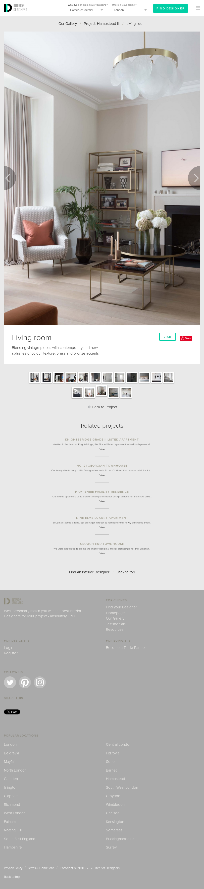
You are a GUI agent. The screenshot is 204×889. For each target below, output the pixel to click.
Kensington (115, 821)
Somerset (114, 830)
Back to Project (104, 407)
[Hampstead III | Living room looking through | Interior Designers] (58, 383)
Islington (10, 787)
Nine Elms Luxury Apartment (102, 517)
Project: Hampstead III (101, 23)
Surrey (111, 847)
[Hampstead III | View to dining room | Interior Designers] (34, 383)
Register (11, 653)
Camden (11, 779)
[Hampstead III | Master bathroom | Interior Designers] (107, 383)
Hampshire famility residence (102, 491)
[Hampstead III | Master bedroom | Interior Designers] (95, 383)
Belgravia (11, 753)
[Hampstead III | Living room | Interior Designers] (89, 398)
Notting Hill (13, 830)
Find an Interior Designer (89, 572)
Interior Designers (107, 868)
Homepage (115, 613)
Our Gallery (67, 23)
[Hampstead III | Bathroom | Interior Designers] (168, 383)
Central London (118, 744)
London (10, 744)
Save (188, 338)
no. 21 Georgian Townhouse (102, 465)
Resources (114, 629)
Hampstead (115, 779)
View (102, 449)
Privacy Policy (13, 868)
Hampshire (13, 847)
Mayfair (10, 761)
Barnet (111, 770)
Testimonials (116, 624)
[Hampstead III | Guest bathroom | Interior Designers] (77, 398)
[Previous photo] (10, 178)
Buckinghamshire (120, 839)
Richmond (12, 804)
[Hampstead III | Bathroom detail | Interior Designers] (156, 383)
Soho (110, 761)
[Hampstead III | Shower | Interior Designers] (132, 383)
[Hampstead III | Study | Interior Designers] (126, 398)
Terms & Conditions (41, 868)
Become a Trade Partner (126, 647)
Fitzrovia (112, 753)
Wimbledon (115, 804)
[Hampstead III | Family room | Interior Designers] (113, 398)
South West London (122, 787)
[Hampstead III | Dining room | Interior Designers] (71, 383)
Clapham (11, 796)
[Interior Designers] (8, 14)
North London (15, 770)
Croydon (113, 796)
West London (15, 813)
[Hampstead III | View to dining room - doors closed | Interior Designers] (46, 383)
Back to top (125, 572)
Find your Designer (121, 607)
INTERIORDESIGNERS (20, 7)
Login (8, 647)
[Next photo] (194, 178)
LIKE (167, 336)
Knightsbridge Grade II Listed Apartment (102, 439)
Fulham (10, 821)
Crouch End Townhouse (102, 544)
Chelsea (112, 813)
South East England (19, 839)
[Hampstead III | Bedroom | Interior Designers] (144, 383)
